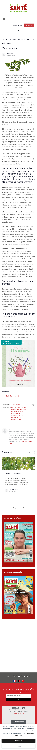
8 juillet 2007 (13, 491)
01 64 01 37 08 (18, 713)
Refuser (18, 746)
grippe (19, 409)
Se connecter (17, 25)
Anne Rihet (9, 53)
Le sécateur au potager (13, 473)
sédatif (18, 413)
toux (20, 419)
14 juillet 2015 (10, 55)
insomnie (14, 411)
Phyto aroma (16, 404)
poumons (20, 411)
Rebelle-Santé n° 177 (11, 396)
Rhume (13, 413)
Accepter (18, 741)
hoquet (23, 409)
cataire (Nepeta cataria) (18, 407)
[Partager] (33, 405)
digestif (13, 409)
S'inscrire (29, 25)
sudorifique (14, 415)
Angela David (13, 489)
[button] (18, 30)
